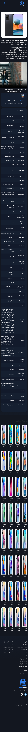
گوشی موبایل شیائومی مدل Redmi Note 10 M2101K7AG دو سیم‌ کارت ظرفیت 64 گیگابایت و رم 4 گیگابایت (24, 499)
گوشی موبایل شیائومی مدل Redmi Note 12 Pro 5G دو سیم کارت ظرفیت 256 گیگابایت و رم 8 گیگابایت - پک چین (17, 577)
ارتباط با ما (24, 652)
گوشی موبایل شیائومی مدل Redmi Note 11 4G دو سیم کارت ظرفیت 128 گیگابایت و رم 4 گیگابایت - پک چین (17, 551)
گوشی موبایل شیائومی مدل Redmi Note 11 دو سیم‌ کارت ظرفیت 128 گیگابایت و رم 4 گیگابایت (3, 577)
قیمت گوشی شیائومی (8, 650)
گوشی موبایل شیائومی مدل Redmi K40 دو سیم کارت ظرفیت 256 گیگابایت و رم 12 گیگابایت (17, 603)
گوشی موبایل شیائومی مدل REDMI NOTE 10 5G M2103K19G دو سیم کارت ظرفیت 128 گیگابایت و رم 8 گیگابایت (10, 629)
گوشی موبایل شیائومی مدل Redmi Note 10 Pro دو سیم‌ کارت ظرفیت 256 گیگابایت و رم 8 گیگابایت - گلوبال (17, 473)
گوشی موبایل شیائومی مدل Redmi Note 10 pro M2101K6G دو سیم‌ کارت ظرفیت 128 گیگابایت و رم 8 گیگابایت (24, 473)
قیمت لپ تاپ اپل (23, 666)
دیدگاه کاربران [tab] (21, 103)
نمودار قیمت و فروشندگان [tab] (9, 100)
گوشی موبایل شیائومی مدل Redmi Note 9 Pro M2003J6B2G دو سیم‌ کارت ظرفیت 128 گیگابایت (17, 447)
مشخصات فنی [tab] (21, 100)
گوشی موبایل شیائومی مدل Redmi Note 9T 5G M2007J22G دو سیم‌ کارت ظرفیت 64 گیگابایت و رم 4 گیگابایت (17, 525)
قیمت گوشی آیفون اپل (8, 647)
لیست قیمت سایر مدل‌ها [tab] (10, 103)
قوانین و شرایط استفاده (22, 647)
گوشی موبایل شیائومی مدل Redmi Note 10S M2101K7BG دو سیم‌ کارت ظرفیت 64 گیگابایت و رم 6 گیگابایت (3, 551)
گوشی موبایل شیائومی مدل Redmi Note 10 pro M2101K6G (24, 447)
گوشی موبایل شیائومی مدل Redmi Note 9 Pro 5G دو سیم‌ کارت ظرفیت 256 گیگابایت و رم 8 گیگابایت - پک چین (24, 577)
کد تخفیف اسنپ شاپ (22, 673)
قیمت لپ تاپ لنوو (23, 664)
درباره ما (25, 645)
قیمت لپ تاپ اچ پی (22, 661)
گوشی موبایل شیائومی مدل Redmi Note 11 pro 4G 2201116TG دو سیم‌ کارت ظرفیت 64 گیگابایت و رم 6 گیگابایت (3, 473)
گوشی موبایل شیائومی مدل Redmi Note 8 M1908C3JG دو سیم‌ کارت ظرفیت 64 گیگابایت (10, 499)
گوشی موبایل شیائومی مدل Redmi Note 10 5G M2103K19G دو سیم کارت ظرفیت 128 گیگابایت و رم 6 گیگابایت (3, 629)
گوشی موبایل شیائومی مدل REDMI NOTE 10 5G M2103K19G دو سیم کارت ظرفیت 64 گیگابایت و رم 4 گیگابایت (24, 629)
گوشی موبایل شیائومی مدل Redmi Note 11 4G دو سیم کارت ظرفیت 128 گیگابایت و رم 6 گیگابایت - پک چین (24, 551)
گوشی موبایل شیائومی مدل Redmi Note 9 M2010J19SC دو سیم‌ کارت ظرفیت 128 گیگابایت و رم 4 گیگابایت (24, 525)
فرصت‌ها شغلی (23, 650)
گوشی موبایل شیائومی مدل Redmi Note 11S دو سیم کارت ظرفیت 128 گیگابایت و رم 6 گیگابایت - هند (17, 499)
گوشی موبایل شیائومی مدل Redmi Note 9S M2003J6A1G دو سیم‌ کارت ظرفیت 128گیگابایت (10, 447)
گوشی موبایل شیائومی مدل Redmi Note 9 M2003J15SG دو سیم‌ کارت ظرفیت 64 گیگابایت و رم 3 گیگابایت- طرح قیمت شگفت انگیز (10, 473)
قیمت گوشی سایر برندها (8, 652)
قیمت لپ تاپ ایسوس (22, 659)
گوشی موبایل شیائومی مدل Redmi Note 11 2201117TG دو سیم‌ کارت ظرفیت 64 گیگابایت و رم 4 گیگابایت (10, 603)
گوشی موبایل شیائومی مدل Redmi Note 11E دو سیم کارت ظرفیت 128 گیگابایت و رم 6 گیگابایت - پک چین (10, 525)
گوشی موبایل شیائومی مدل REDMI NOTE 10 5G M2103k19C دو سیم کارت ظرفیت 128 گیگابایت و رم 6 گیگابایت (17, 629)
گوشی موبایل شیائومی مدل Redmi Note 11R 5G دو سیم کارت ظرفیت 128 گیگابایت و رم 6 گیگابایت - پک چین (3, 499)
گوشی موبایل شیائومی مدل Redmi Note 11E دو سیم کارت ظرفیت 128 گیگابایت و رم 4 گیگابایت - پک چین (3, 525)
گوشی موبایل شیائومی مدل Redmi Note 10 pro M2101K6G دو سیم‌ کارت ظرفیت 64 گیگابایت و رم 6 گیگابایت (3, 447)
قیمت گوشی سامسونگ (8, 645)
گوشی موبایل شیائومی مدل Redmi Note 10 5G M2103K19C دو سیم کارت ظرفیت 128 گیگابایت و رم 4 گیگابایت (3, 603)
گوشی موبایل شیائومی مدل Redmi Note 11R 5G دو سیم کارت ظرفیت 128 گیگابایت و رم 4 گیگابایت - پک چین (10, 551)
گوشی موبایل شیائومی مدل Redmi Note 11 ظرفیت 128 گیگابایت (25, 603)
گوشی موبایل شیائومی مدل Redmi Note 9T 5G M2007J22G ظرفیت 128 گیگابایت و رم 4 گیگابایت (10, 577)
